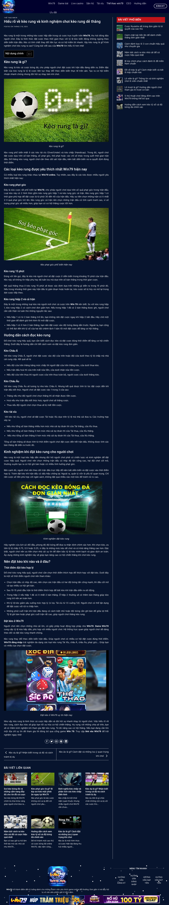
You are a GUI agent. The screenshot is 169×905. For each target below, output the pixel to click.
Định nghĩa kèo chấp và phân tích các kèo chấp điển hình (69, 792)
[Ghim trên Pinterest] (61, 741)
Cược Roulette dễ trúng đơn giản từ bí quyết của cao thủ (144, 27)
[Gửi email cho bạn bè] (56, 741)
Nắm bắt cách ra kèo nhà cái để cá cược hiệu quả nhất (15, 834)
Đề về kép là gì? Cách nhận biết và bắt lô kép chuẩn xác (144, 71)
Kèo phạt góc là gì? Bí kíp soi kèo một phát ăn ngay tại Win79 (42, 792)
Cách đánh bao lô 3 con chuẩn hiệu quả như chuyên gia (144, 45)
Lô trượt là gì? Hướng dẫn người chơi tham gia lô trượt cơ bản (143, 88)
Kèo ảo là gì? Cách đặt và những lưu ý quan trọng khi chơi (69, 834)
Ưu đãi (53, 12)
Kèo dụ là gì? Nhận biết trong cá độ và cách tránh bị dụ (96, 792)
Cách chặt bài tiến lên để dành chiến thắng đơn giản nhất (143, 36)
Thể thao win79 (10, 18)
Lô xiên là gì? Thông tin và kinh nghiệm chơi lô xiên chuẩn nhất (144, 79)
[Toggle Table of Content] (28, 54)
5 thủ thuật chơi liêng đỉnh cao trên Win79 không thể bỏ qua (142, 97)
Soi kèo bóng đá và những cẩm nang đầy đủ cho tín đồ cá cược (14, 792)
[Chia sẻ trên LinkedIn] (66, 741)
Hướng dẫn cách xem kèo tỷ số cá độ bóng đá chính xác (41, 834)
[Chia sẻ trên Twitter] (52, 741)
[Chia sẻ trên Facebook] (47, 741)
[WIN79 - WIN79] (23, 6)
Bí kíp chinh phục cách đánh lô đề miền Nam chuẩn (144, 62)
